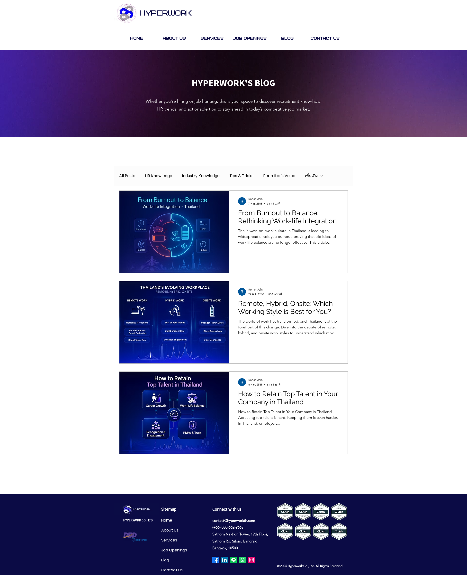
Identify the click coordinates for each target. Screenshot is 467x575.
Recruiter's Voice (279, 175)
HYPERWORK (166, 13)
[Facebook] (215, 560)
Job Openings (174, 550)
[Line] (233, 560)
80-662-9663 (233, 527)
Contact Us (172, 570)
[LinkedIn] (224, 560)
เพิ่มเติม (311, 175)
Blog (165, 560)
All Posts (127, 175)
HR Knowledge (158, 175)
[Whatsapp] (242, 560)
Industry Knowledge (201, 175)
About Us (169, 530)
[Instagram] (251, 560)
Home (166, 520)
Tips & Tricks (241, 175)
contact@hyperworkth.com (233, 520)
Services (169, 540)
